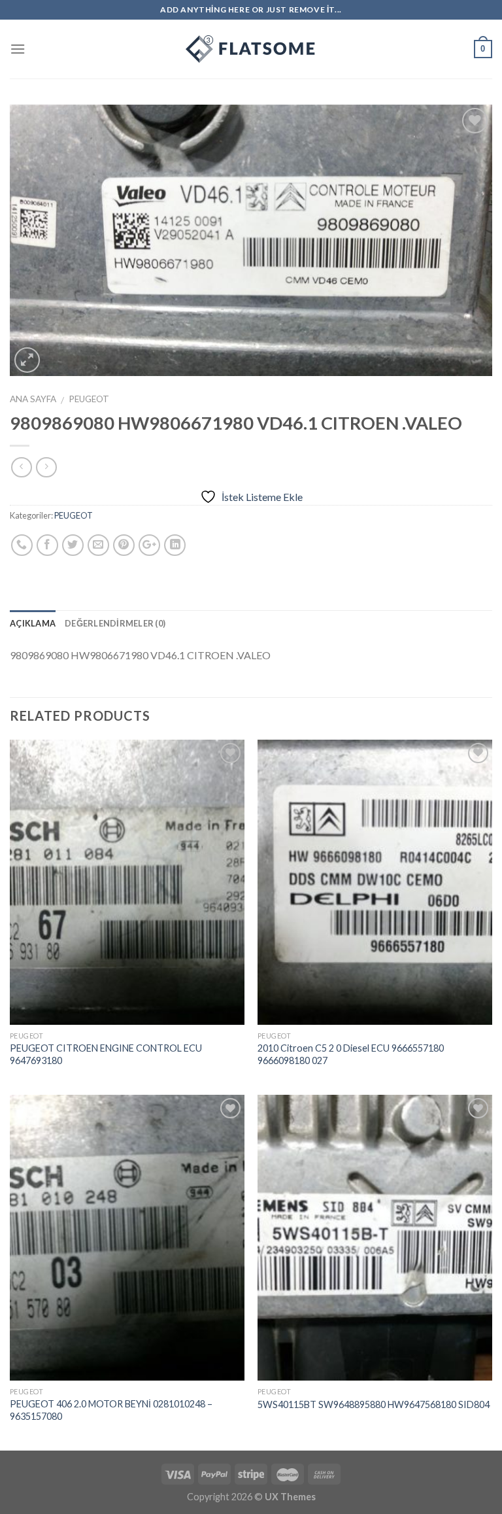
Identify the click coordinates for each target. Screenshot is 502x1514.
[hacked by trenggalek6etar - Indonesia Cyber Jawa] (251, 49)
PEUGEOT (89, 399)
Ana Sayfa (33, 399)
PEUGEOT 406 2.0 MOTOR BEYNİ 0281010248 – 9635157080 (111, 1410)
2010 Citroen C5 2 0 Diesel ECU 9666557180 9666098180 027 (351, 1054)
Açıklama (33, 623)
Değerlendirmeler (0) (115, 623)
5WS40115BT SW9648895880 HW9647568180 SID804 (374, 1404)
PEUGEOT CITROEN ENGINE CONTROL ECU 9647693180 (106, 1054)
